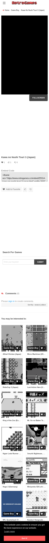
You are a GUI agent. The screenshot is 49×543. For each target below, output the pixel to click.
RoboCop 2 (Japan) (10, 387)
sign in (11, 301)
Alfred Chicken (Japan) (12, 354)
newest (37, 305)
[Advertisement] (24, 128)
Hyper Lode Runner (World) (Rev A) (17, 454)
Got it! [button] (24, 538)
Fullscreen (38, 98)
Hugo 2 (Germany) (10, 487)
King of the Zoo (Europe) (13, 420)
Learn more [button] (9, 531)
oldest (43, 305)
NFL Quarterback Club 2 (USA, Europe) (18, 520)
